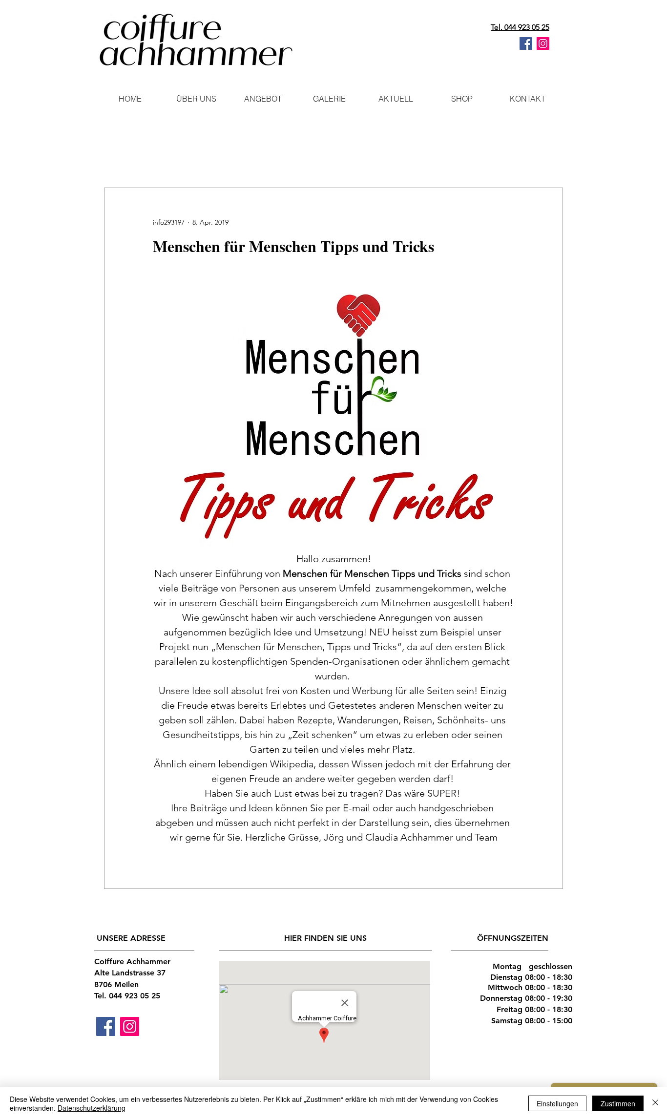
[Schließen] (655, 1103)
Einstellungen (557, 1103)
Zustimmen (618, 1103)
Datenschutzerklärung (91, 1108)
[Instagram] (543, 43)
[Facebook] (526, 43)
